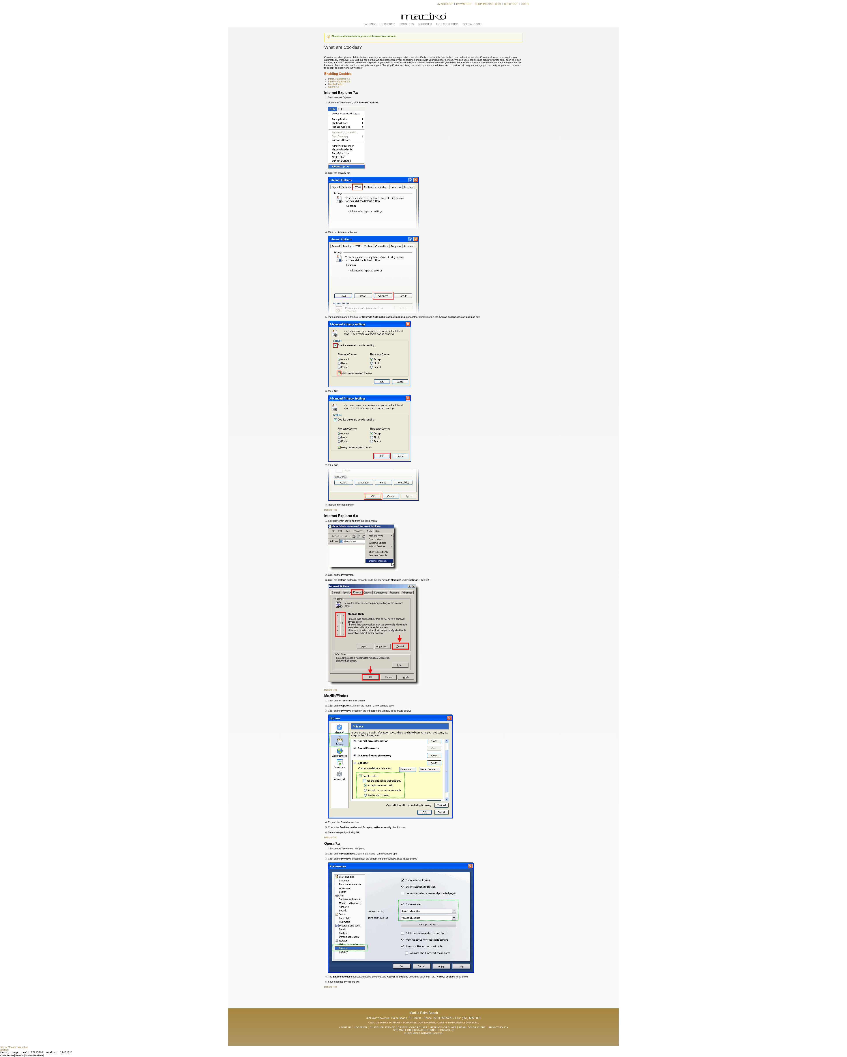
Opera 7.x (333, 86)
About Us (345, 1027)
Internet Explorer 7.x (339, 79)
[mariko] (423, 16)
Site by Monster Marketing (14, 1047)
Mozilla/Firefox (336, 84)
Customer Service (382, 1027)
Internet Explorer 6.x (339, 81)
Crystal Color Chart (412, 1027)
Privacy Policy (498, 1027)
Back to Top (330, 509)
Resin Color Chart (443, 1027)
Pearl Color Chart (472, 1027)
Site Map (398, 1030)
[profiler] (4, 1049)
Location (360, 1027)
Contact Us (446, 1030)
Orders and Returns (421, 1030)
